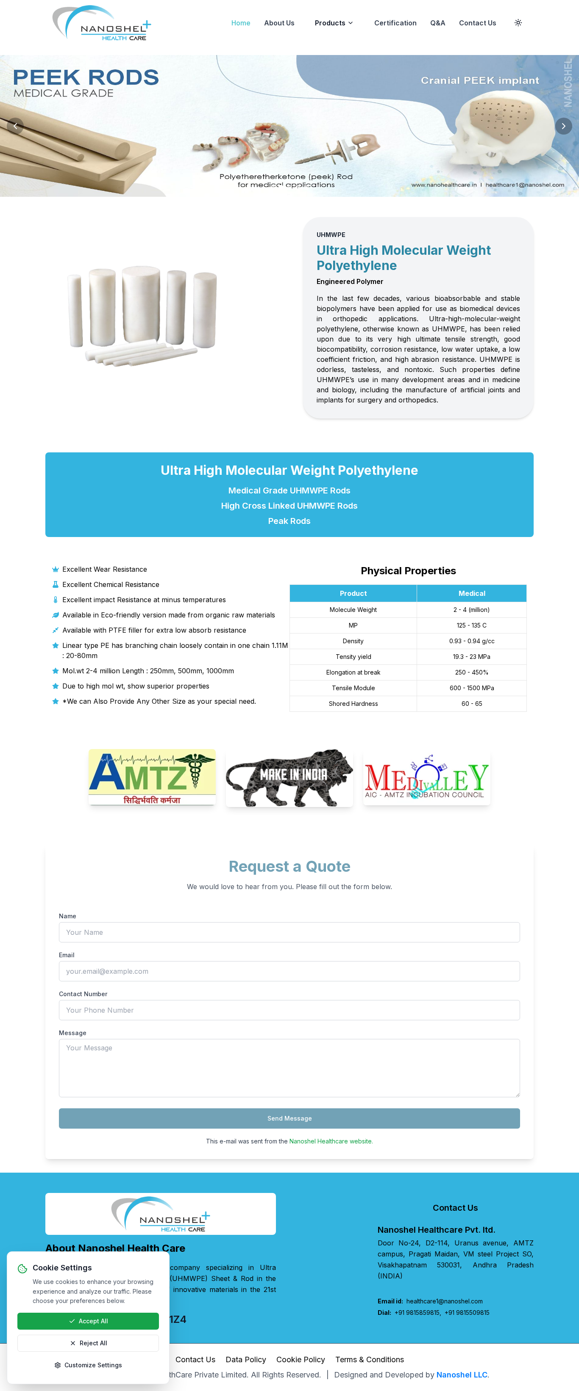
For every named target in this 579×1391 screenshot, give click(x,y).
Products (330, 23)
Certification (395, 23)
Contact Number (83, 993)
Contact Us (477, 23)
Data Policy (245, 1359)
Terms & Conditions (369, 1359)
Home (241, 23)
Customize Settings (93, 1365)
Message (72, 1032)
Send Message (289, 1118)
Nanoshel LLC (462, 1374)
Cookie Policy (300, 1359)
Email (67, 955)
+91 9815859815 (417, 1312)
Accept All (93, 1321)
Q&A (437, 23)
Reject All (93, 1343)
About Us (279, 23)
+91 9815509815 (467, 1312)
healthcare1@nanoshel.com (430, 1301)
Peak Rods (289, 521)
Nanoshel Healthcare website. (331, 1141)
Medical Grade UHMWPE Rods (289, 490)
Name (67, 916)
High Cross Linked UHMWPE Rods (289, 506)
